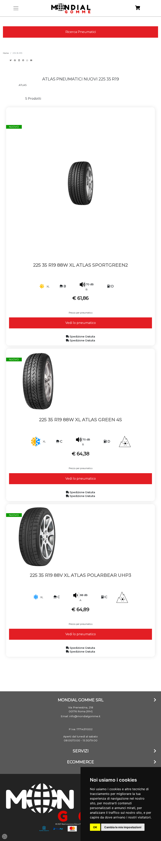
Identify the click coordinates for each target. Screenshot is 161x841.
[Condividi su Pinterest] (23, 60)
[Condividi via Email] (31, 60)
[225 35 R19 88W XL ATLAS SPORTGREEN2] (80, 183)
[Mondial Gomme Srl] (70, 8)
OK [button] (95, 827)
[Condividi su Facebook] (15, 60)
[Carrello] (137, 8)
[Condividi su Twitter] (11, 60)
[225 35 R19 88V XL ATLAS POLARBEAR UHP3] (37, 536)
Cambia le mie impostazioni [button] (122, 827)
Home (6, 53)
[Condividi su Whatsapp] (27, 60)
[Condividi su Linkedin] (19, 60)
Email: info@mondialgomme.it (80, 716)
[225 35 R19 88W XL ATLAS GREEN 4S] (37, 381)
